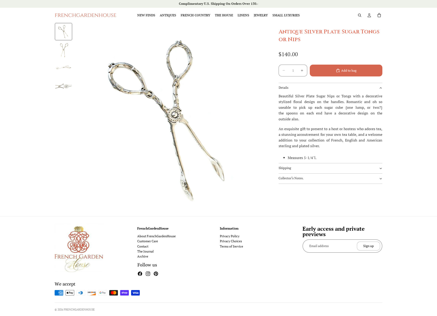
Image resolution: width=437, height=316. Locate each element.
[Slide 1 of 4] (63, 31)
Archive (142, 256)
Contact (142, 246)
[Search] (360, 15)
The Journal (145, 251)
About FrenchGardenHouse (156, 236)
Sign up (368, 246)
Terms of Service (231, 246)
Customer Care (147, 241)
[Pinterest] (156, 273)
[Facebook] (140, 273)
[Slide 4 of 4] (63, 86)
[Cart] (379, 15)
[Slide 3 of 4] (63, 68)
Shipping (285, 168)
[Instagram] (148, 273)
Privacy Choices (231, 241)
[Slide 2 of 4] (63, 50)
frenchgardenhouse (79, 309)
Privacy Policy (229, 236)
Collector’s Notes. (291, 178)
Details (283, 88)
